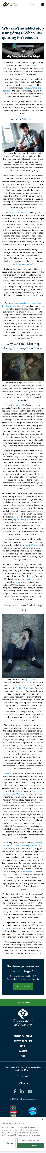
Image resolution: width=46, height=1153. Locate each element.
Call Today (23, 986)
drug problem (29, 679)
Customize (8, 1143)
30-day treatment (27, 871)
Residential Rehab (23, 1036)
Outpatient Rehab (23, 1041)
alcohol (29, 579)
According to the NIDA (15, 405)
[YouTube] (30, 1091)
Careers (23, 1051)
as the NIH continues (19, 212)
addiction (36, 65)
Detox (23, 1046)
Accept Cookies (31, 1145)
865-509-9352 (23, 1076)
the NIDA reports (32, 545)
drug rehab (7, 874)
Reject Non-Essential (30, 1140)
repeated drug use (21, 519)
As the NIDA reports (25, 688)
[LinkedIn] (22, 1091)
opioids (38, 579)
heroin (17, 582)
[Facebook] (15, 1091)
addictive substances (22, 264)
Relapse (7, 773)
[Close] (42, 1119)
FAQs (23, 1056)
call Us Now (23, 1002)
